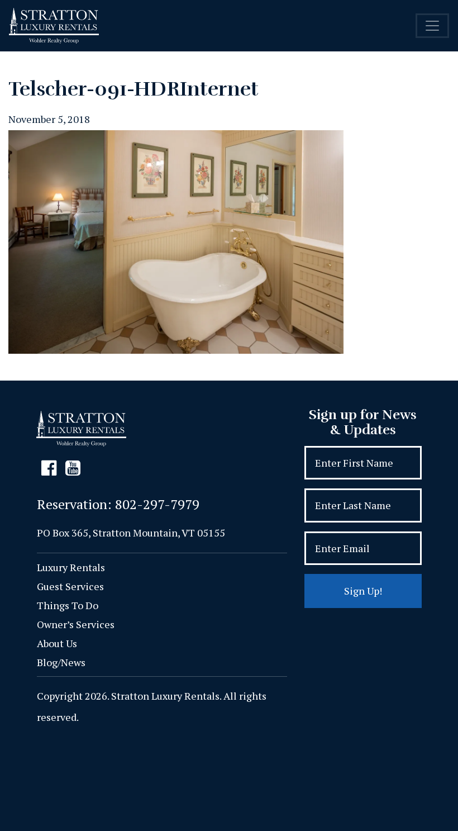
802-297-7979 (157, 504)
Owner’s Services (76, 624)
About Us (57, 643)
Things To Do (67, 605)
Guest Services (70, 586)
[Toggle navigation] (432, 25)
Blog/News (61, 662)
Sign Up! (363, 590)
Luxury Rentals (71, 567)
